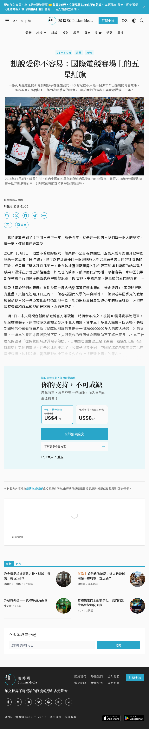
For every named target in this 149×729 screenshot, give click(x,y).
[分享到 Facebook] (26, 215)
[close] (144, 7)
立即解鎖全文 (74, 434)
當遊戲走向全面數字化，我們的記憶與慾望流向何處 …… (101, 602)
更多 (19, 564)
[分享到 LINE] (44, 215)
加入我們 (113, 676)
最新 (9, 564)
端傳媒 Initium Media (30, 717)
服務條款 (71, 717)
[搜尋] (140, 20)
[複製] (7, 215)
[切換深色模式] (133, 20)
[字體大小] (15, 20)
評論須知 (17, 537)
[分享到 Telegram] (35, 215)
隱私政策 (55, 717)
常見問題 (80, 683)
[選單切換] (45, 32)
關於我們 (80, 676)
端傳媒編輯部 (34, 488)
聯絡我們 (97, 676)
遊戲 (79, 53)
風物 (89, 53)
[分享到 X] (16, 215)
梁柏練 (81, 584)
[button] (39, 33)
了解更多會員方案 (55, 446)
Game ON (64, 53)
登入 (60, 456)
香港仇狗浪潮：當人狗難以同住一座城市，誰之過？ (101, 576)
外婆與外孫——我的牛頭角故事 (25, 600)
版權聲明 (97, 683)
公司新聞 (113, 683)
